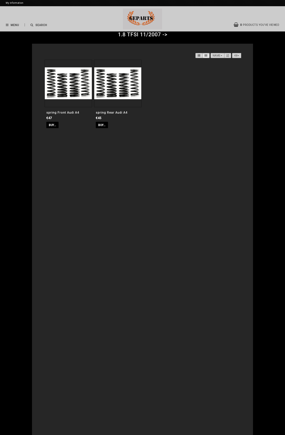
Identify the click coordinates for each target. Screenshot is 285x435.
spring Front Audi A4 (62, 112)
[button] (258, 24)
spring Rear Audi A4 (111, 112)
